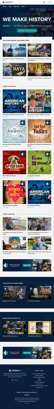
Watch (4, 6)
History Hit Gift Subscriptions (10, 336)
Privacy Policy (39, 384)
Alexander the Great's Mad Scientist (12, 144)
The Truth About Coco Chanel (10, 205)
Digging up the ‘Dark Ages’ (9, 301)
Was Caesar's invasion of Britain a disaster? (39, 114)
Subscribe (16, 6)
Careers (39, 380)
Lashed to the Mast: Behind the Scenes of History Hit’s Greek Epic (38, 233)
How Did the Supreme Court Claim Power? (13, 114)
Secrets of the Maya (8, 78)
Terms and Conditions (39, 382)
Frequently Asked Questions (39, 374)
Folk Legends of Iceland (34, 176)
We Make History (39, 375)
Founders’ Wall (39, 387)
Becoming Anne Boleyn (34, 301)
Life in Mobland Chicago (34, 205)
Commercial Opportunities (39, 377)
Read (10, 6)
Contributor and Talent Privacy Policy (39, 385)
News (39, 379)
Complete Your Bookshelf (34, 336)
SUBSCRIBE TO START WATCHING (27, 30)
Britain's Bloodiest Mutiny (9, 176)
